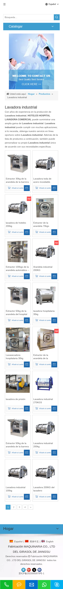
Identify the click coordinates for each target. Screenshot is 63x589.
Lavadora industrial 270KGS (43, 401)
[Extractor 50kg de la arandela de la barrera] (18, 427)
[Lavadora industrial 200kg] (45, 427)
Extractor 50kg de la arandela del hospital (16, 312)
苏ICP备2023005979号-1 (31, 573)
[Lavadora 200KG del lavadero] (45, 471)
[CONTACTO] (31, 61)
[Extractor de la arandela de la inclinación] (45, 339)
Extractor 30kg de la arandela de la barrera (17, 180)
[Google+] (29, 570)
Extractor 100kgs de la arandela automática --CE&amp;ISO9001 (17, 269)
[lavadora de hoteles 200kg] (18, 207)
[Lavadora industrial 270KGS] (45, 383)
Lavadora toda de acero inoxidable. (42, 180)
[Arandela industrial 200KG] (45, 251)
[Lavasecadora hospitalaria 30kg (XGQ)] (18, 343)
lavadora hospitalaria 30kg (44, 312)
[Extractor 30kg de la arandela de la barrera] (18, 163)
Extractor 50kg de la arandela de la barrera (17, 445)
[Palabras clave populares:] (57, 17)
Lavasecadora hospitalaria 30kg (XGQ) (14, 357)
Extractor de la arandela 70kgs (41, 224)
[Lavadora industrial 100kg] (18, 471)
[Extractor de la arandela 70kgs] (45, 207)
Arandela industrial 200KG (42, 268)
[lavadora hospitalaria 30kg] (45, 295)
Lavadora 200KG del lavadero (43, 489)
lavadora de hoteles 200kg (16, 224)
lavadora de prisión (15, 399)
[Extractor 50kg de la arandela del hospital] (18, 295)
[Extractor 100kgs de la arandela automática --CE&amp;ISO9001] (18, 251)
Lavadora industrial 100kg (15, 489)
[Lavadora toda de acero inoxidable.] (45, 163)
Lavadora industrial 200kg (43, 445)
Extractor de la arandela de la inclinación (40, 357)
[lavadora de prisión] (18, 383)
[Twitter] (34, 570)
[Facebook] (39, 570)
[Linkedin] (23, 570)
